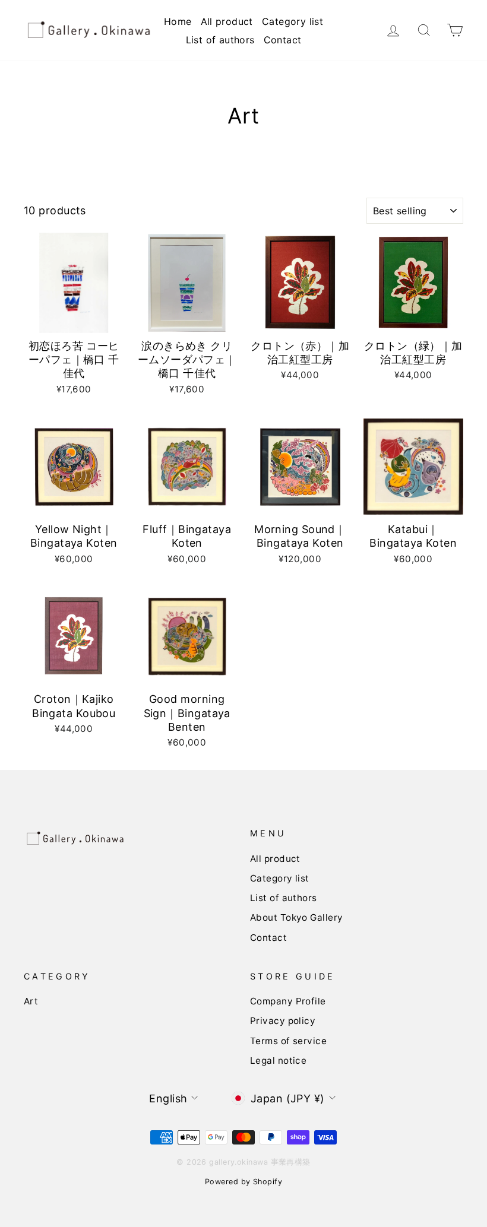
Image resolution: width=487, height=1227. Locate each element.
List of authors (220, 40)
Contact (283, 40)
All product (227, 21)
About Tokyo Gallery (296, 917)
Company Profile (288, 1001)
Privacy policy (282, 1020)
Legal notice (278, 1060)
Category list (292, 21)
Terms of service (288, 1041)
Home (178, 21)
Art (31, 1001)
